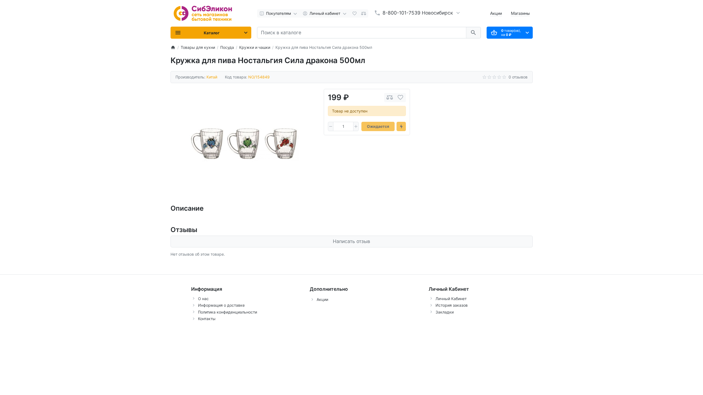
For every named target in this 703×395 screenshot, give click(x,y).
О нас (203, 298)
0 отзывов (518, 77)
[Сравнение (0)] (363, 13)
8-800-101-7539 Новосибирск (418, 13)
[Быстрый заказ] (401, 126)
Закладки (445, 312)
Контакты (207, 318)
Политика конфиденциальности (227, 312)
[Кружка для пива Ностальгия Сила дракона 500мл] (244, 144)
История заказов (452, 305)
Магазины (520, 13)
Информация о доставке (221, 305)
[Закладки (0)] (354, 13)
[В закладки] (400, 97)
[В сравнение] (389, 97)
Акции (496, 13)
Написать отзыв (351, 241)
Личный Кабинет (451, 298)
